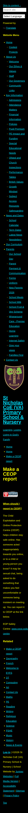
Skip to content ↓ (12, 5)
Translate (11, 28)
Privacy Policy (11, 795)
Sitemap (20, 790)
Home (9, 446)
